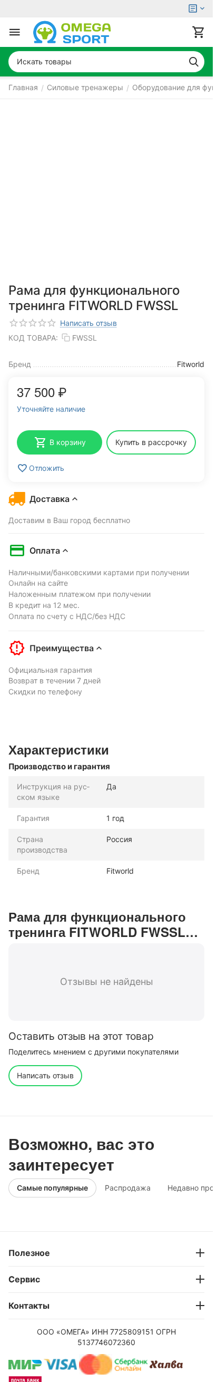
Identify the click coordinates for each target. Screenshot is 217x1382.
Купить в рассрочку (151, 442)
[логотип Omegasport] (72, 32)
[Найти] (193, 61)
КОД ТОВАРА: (33, 337)
